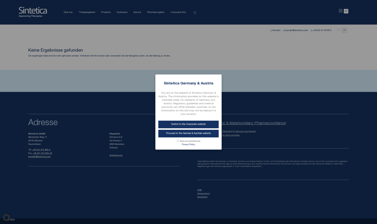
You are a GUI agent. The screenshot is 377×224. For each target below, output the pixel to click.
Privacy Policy (188, 145)
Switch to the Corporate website (188, 124)
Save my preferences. (190, 141)
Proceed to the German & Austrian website (188, 133)
